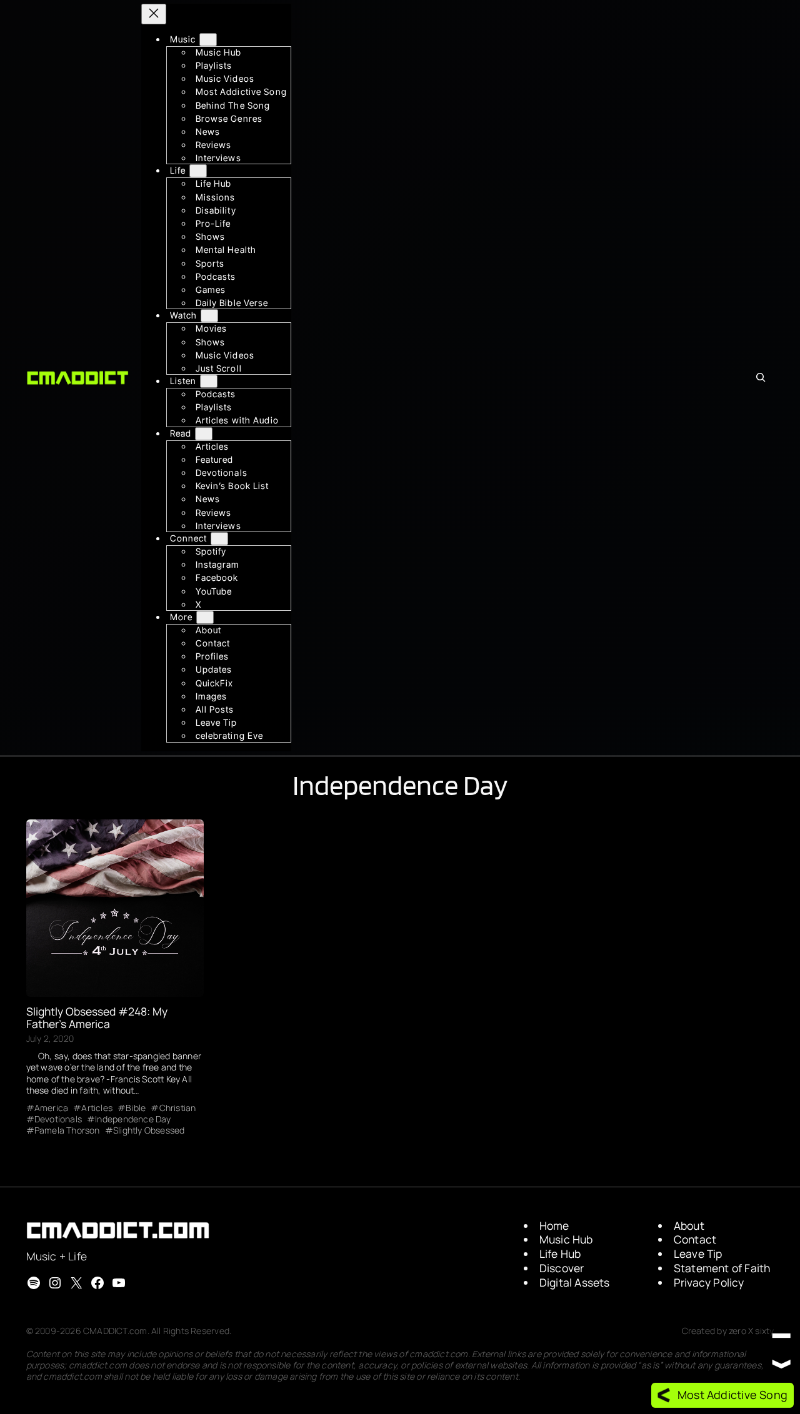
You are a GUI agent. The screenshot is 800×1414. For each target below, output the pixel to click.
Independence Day (133, 1119)
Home (554, 1225)
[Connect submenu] (219, 538)
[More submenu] (205, 617)
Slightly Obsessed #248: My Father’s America (97, 1018)
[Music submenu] (208, 39)
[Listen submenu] (209, 381)
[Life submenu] (198, 171)
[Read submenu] (203, 433)
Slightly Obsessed (149, 1130)
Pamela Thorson (67, 1130)
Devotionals (58, 1119)
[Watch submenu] (209, 316)
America (51, 1108)
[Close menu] (153, 14)
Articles (96, 1108)
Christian (177, 1108)
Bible (136, 1108)
